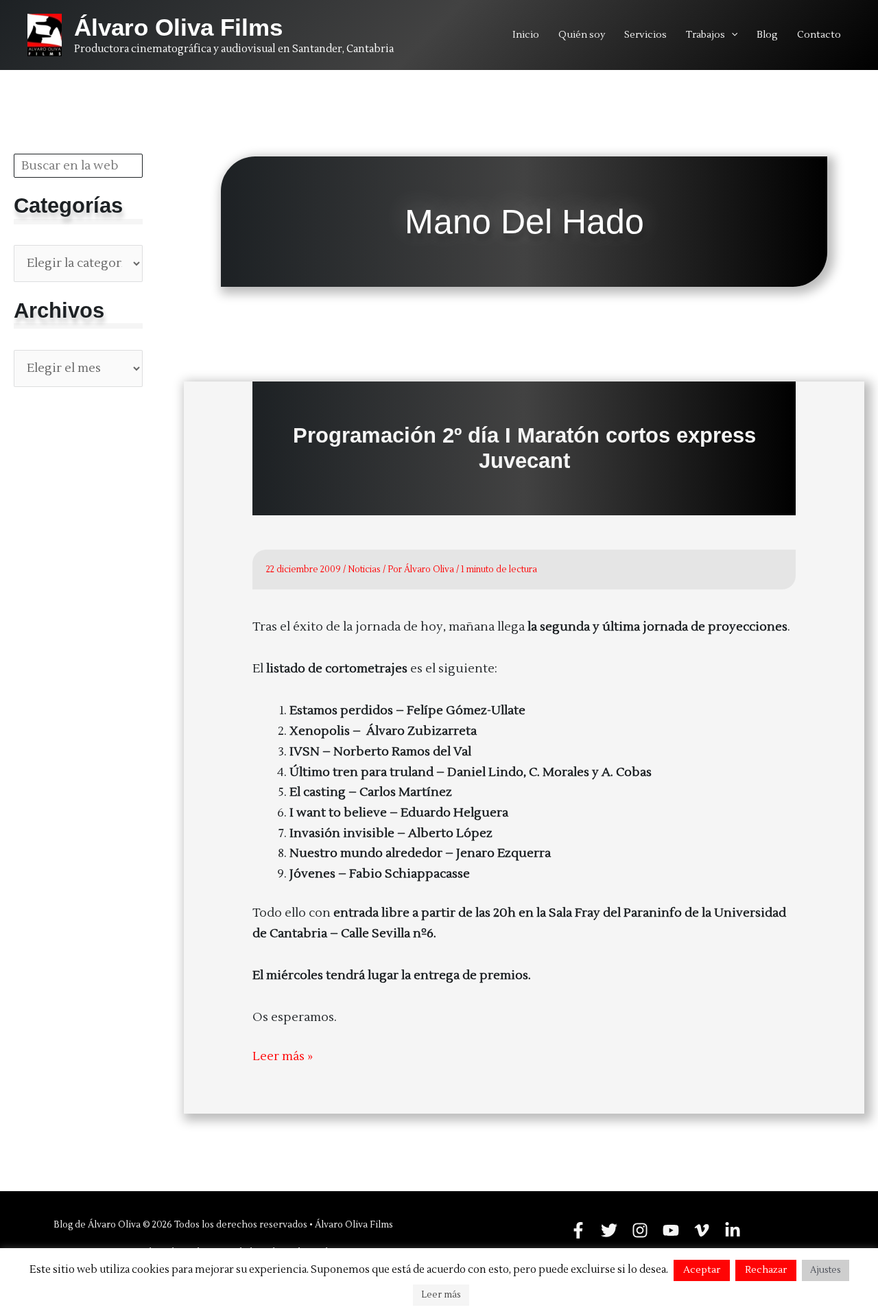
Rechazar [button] (766, 1270)
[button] (731, 35)
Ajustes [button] (825, 1270)
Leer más (441, 1294)
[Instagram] (640, 1230)
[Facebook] (578, 1230)
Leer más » (282, 1057)
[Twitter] (609, 1230)
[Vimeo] (702, 1230)
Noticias (364, 569)
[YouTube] (671, 1230)
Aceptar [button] (701, 1270)
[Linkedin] (732, 1230)
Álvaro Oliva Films (178, 27)
